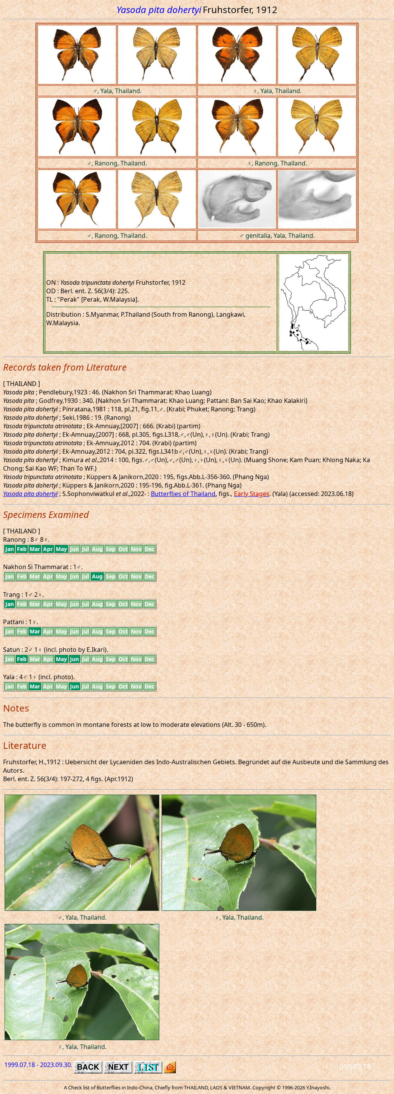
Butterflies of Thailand (183, 493)
